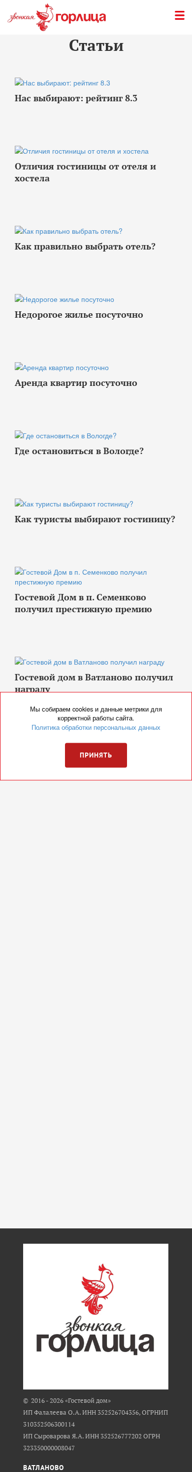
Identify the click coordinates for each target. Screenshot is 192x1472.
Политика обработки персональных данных (96, 727)
